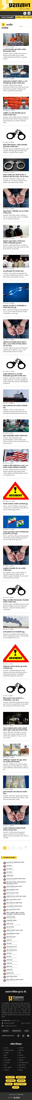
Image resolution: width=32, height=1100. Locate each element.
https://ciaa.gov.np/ (9, 931)
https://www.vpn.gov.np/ (10, 921)
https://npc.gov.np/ (9, 938)
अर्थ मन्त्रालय (9, 872)
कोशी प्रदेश (8, 953)
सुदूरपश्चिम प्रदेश (10, 973)
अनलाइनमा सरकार (22, 1063)
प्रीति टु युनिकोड (10, 1081)
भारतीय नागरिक (7, 26)
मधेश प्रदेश (8, 957)
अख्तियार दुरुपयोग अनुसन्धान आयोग (14, 930)
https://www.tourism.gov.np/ (11, 897)
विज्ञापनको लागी (16, 1031)
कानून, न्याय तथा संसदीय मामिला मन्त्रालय (15, 879)
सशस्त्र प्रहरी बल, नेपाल (11, 947)
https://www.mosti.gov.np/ (11, 981)
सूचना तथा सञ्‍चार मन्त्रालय (12, 893)
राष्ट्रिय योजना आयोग (11, 937)
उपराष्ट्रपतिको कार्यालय (11, 920)
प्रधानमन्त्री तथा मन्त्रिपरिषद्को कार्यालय (15, 862)
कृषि (19, 1053)
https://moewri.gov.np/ (10, 907)
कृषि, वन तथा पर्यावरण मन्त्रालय (13, 900)
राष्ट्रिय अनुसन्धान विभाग (11, 950)
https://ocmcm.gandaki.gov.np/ (12, 964)
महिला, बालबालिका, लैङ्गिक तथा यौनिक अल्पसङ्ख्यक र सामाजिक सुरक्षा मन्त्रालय (15, 913)
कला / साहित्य (6, 1068)
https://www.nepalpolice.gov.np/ (12, 944)
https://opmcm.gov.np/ (10, 863)
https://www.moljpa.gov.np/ (11, 880)
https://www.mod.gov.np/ (10, 870)
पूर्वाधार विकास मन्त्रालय (11, 976)
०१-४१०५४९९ (27, 1023)
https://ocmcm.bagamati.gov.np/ (12, 961)
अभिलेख (20, 1060)
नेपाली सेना (8, 940)
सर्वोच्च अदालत (9, 924)
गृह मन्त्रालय (9, 866)
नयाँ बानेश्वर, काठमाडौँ (9, 1023)
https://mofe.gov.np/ (10, 900)
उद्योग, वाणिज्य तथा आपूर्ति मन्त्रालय (14, 903)
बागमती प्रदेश (9, 960)
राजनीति (5, 1053)
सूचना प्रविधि (6, 1060)
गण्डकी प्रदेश (9, 963)
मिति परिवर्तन (21, 1081)
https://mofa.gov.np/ (10, 876)
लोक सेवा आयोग (10, 927)
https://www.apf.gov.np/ (10, 948)
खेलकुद (20, 1070)
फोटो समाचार (21, 1068)
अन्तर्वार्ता (20, 1048)
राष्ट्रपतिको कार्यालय (10, 917)
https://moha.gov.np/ (10, 866)
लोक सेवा (20, 1050)
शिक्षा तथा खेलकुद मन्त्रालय (12, 890)
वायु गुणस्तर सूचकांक (20, 1084)
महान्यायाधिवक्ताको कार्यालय (12, 934)
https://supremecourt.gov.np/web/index (13, 925)
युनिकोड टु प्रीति (20, 1077)
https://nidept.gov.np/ (10, 951)
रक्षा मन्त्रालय (9, 869)
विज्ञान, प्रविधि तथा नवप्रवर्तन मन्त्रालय (14, 980)
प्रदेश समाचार (21, 1065)
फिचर (4, 1055)
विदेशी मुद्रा (8, 1084)
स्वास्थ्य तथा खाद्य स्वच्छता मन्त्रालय (14, 886)
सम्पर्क (26, 1031)
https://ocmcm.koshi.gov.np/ (11, 954)
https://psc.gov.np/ (9, 928)
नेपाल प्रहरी (8, 943)
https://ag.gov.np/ (9, 934)
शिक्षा (4, 1065)
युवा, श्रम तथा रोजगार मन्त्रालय (13, 909)
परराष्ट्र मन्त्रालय (9, 875)
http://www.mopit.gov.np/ (10, 977)
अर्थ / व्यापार (21, 1058)
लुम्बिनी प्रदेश (9, 967)
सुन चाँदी (16, 1087)
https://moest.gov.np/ (10, 890)
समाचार (5, 1048)
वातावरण (20, 1055)
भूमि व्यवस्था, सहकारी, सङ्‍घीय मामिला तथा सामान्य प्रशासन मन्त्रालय (16, 883)
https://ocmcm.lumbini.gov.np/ (11, 967)
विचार (4, 1058)
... (16, 848)
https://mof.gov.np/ (9, 873)
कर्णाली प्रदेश (9, 970)
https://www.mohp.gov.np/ (11, 887)
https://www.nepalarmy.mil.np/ (11, 941)
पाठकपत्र (5, 1070)
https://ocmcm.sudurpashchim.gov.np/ (13, 974)
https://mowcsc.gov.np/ (10, 915)
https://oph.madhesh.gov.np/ (11, 958)
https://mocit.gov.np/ (10, 894)
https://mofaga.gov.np (10, 884)
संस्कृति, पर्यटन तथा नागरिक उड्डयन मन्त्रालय (16, 896)
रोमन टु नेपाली (10, 1077)
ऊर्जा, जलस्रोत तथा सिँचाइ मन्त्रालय (14, 906)
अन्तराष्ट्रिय (5, 1063)
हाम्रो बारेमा (5, 1031)
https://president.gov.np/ (10, 918)
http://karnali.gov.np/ (10, 971)
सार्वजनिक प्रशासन (8, 1050)
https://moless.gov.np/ (10, 910)
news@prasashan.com (10, 1026)
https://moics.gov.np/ (10, 904)
